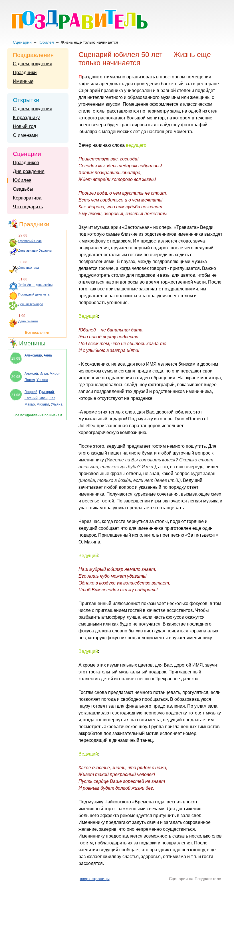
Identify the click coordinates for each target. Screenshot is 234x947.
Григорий (46, 392)
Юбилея (46, 42)
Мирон (55, 374)
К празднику (26, 117)
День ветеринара (30, 304)
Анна (48, 355)
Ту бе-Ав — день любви (35, 284)
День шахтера (28, 267)
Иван (43, 398)
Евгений (31, 398)
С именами (25, 135)
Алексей (31, 374)
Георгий (31, 392)
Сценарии (22, 42)
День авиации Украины (35, 250)
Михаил (43, 404)
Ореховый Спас (30, 241)
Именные (23, 81)
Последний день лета (33, 294)
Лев (52, 398)
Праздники (25, 72)
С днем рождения (32, 63)
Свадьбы (23, 189)
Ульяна (42, 380)
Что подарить (28, 206)
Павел (30, 380)
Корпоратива (27, 198)
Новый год (24, 126)
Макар (30, 404)
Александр (33, 355)
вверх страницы (95, 878)
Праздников (26, 162)
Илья (44, 374)
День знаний (28, 321)
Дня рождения (29, 171)
